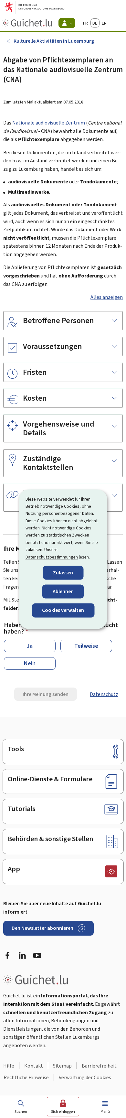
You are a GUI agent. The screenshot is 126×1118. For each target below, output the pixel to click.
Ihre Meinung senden (45, 694)
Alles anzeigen (106, 297)
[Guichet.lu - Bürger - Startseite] (27, 23)
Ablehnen (63, 591)
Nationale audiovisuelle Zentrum (48, 122)
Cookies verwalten (63, 610)
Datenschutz (104, 694)
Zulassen (63, 572)
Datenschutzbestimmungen (52, 557)
